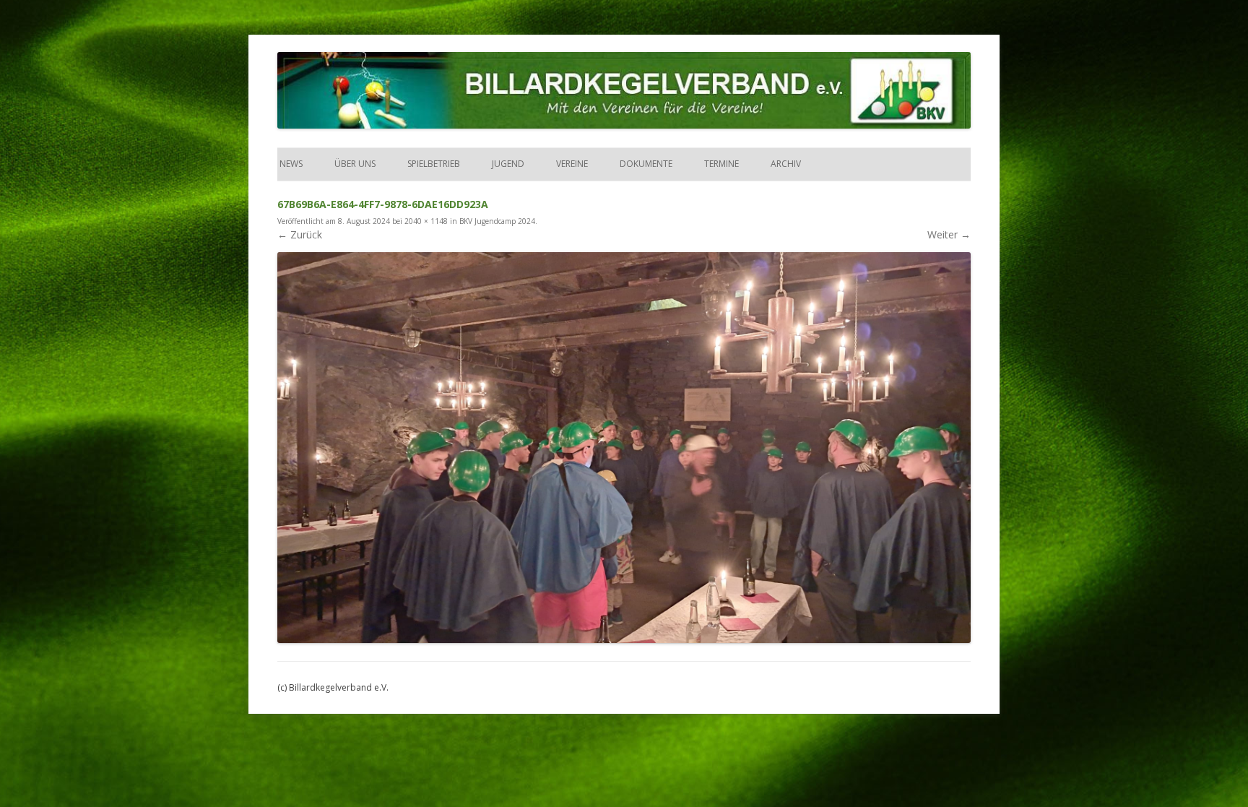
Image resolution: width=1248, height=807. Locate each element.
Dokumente (646, 163)
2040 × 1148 (426, 221)
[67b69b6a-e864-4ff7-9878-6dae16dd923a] (624, 447)
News (290, 163)
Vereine (572, 163)
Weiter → (949, 234)
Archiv (786, 163)
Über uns (355, 163)
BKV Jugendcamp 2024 (497, 221)
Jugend (508, 163)
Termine (721, 163)
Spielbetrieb (433, 163)
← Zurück (299, 234)
